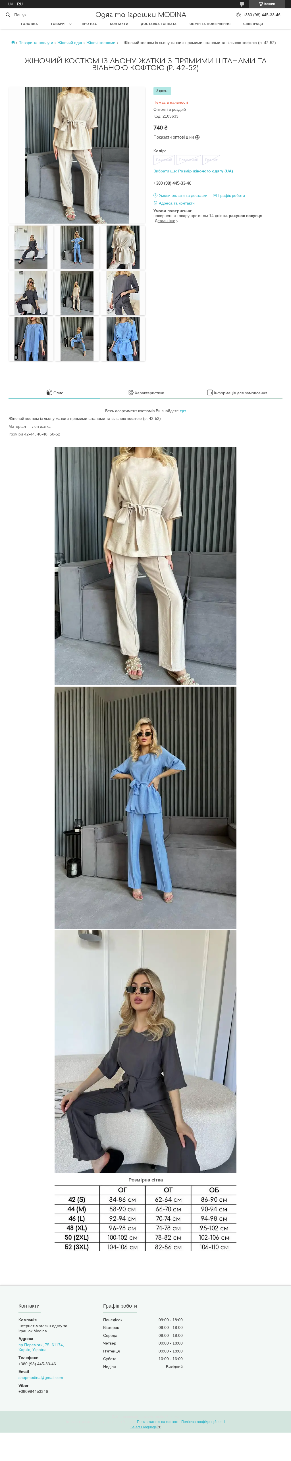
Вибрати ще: (193, 171)
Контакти (119, 24)
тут (183, 411)
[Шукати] (7, 15)
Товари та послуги (36, 42)
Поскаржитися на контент (158, 1422)
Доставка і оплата (159, 24)
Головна (29, 24)
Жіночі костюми (100, 42)
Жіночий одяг (69, 42)
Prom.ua (172, 1417)
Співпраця (253, 24)
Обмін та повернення (210, 24)
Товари (58, 24)
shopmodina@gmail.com (40, 1377)
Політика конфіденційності (203, 1422)
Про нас (89, 24)
